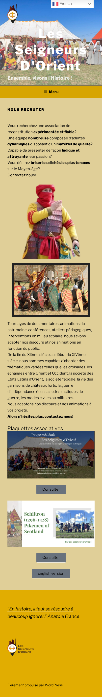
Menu (53, 92)
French (65, 3)
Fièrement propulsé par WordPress (35, 685)
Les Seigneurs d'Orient (51, 50)
